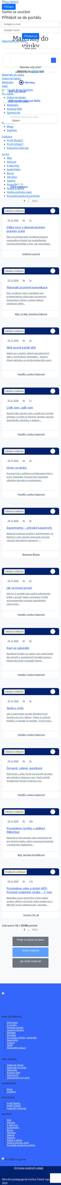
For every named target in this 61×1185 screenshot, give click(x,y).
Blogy (10, 126)
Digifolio (28, 90)
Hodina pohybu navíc (19, 192)
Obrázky (12, 177)
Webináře (12, 1070)
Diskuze (11, 162)
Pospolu (11, 1137)
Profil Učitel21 (15, 144)
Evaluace (7, 136)
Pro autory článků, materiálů (22, 1037)
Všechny (29, 82)
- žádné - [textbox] (16, 120)
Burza (10, 173)
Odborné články (11, 78)
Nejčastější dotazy (16, 1047)
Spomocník (13, 112)
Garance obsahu (15, 1030)
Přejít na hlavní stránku (30, 939)
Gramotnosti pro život (18, 1077)
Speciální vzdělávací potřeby (24, 117)
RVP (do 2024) (17, 91)
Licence (11, 1042)
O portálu (12, 1024)
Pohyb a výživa (15, 188)
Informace (12, 1022)
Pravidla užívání (15, 1027)
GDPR (10, 1045)
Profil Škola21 (15, 140)
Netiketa (11, 1032)
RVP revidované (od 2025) (24, 101)
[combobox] (30, 119)
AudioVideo (13, 169)
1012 (35, 201)
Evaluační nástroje (17, 148)
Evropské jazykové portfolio (23, 196)
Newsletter (12, 1040)
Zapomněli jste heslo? (14, 41)
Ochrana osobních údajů (28, 1168)
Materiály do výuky (13, 74)
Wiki (9, 158)
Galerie (11, 180)
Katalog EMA (14, 109)
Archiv (5, 154)
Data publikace (19, 186)
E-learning (13, 165)
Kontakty (11, 1035)
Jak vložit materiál (30, 961)
